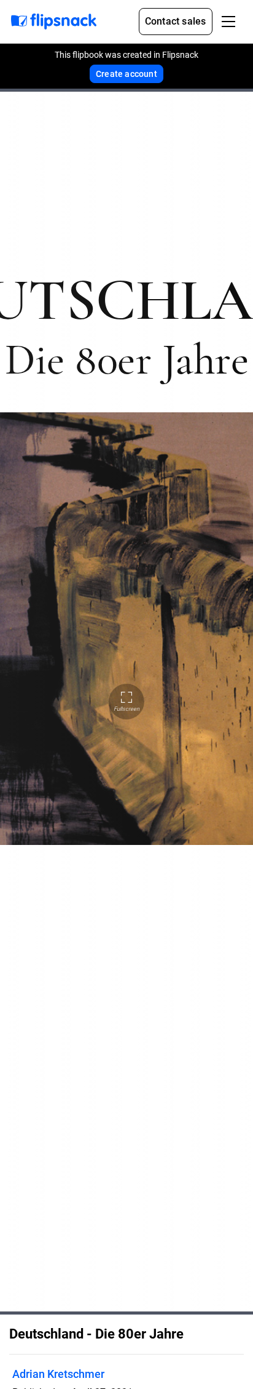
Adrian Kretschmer (58, 1373)
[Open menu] (228, 21)
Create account (126, 74)
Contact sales (175, 21)
